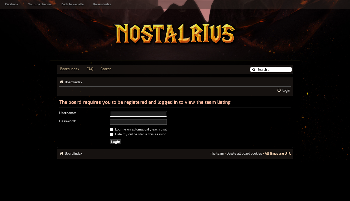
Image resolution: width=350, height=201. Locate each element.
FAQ (90, 69)
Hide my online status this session (140, 134)
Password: (67, 121)
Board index (69, 69)
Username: (67, 113)
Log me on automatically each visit (140, 129)
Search (105, 69)
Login (286, 90)
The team (217, 153)
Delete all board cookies (244, 153)
